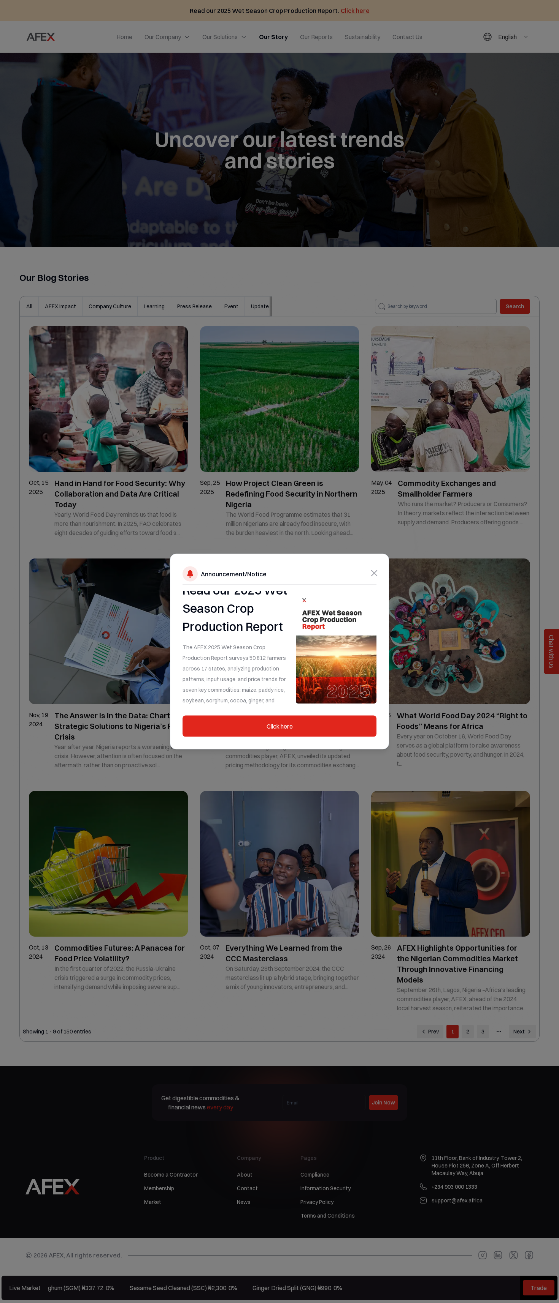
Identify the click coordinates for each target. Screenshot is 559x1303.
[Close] (374, 573)
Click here (280, 726)
